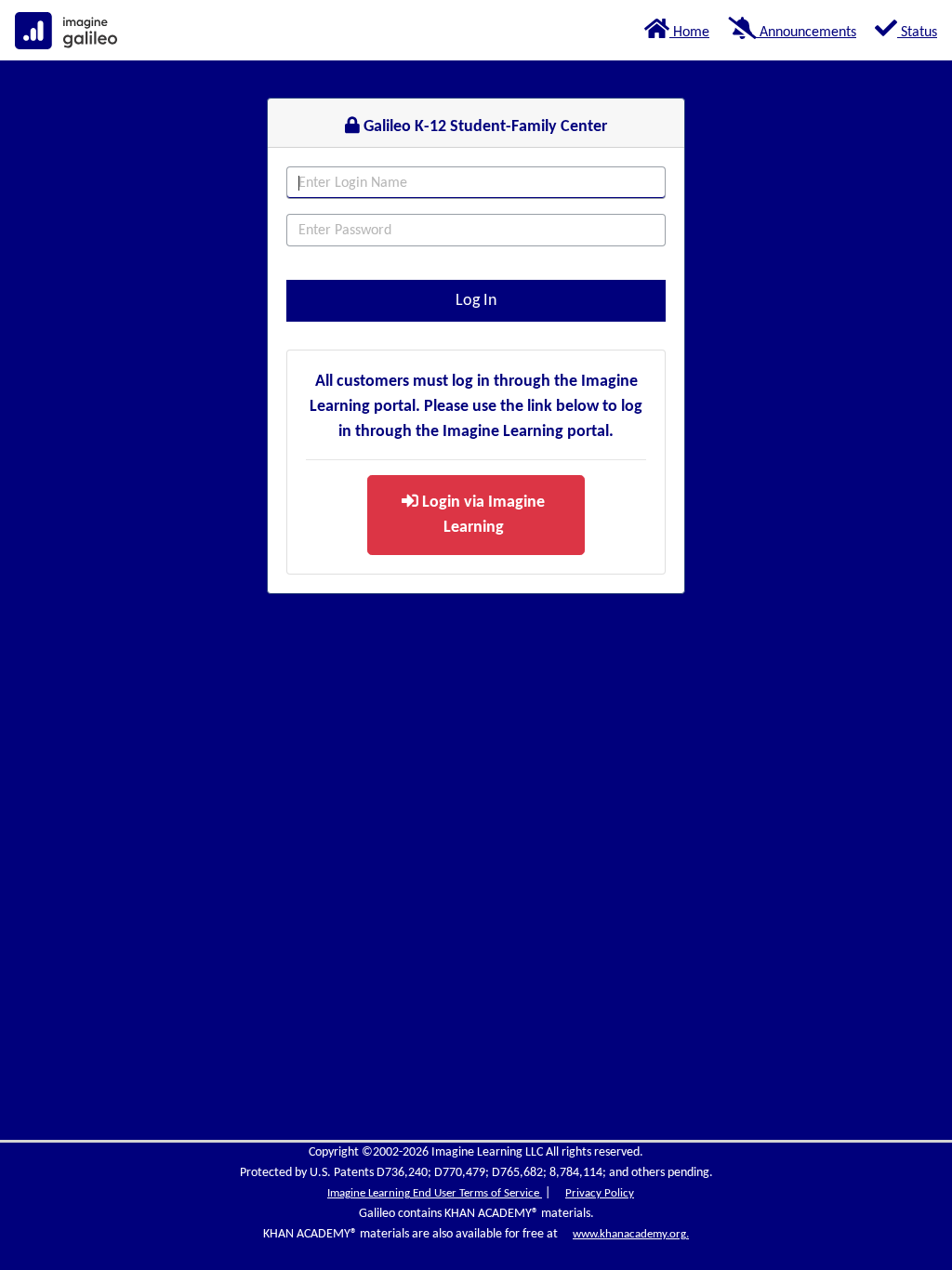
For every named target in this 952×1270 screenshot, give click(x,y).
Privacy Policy (599, 1193)
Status (917, 32)
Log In (476, 301)
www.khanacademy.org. (631, 1234)
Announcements (806, 32)
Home (689, 32)
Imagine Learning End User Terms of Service (434, 1193)
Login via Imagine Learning (481, 515)
